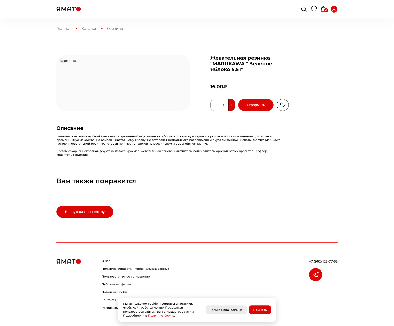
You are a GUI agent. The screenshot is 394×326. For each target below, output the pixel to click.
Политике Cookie (161, 315)
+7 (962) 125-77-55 (323, 261)
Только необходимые (226, 310)
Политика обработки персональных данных (135, 269)
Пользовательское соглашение (126, 276)
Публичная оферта (116, 284)
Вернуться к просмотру (85, 212)
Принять (260, 310)
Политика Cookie (115, 292)
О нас (106, 261)
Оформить (256, 105)
